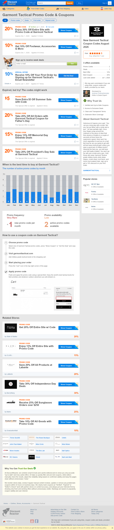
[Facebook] (37, 521)
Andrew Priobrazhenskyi (100, 93)
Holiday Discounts (57, 511)
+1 (77, 36)
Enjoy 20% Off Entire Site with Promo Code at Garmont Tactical (34, 30)
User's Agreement (78, 525)
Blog (79, 3)
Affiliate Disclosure (102, 525)
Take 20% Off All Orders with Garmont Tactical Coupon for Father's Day (31, 118)
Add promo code (56, 515)
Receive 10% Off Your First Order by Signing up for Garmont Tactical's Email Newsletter (36, 77)
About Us (33, 509)
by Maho (8, 412)
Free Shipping (65, 9)
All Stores (94, 509)
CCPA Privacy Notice (58, 513)
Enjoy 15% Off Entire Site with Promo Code (36, 347)
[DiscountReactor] (9, 3)
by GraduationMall (11, 430)
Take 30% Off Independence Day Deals (37, 385)
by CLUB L (8, 355)
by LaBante (9, 374)
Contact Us (75, 509)
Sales (86, 9)
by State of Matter (11, 336)
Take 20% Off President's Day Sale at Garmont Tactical (35, 153)
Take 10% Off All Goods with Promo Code (35, 422)
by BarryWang (10, 393)
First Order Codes (37, 9)
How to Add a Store (77, 511)
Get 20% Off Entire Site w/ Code (37, 327)
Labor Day (108, 9)
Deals (27, 20)
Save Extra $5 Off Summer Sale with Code (33, 100)
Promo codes (15, 20)
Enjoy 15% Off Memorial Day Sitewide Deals (31, 136)
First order (37, 20)
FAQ (31, 511)
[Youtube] (32, 521)
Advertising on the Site (58, 509)
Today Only (95, 513)
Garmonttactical (91, 170)
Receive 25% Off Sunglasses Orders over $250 (35, 403)
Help (32, 513)
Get (72, 64)
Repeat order (50, 20)
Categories (10, 9)
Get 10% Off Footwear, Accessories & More (35, 47)
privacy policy (101, 528)
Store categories (97, 511)
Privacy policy (90, 525)
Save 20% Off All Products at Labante (35, 366)
